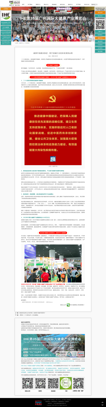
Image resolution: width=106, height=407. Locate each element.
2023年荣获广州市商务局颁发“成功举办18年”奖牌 (46, 363)
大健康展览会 (61, 401)
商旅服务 (54, 4)
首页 (23, 4)
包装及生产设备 (44, 372)
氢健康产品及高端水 (63, 368)
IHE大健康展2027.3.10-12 (6, 28)
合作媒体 (100, 48)
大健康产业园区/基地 (32, 372)
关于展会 (30, 4)
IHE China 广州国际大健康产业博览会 (31, 365)
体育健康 (23, 372)
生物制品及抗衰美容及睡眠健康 (75, 370)
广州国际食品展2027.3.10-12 (6, 37)
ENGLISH (86, 4)
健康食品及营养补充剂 (38, 368)
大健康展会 (47, 401)
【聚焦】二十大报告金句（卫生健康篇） (29, 315)
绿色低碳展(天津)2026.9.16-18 (5, 23)
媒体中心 (70, 4)
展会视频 (100, 51)
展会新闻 (100, 41)
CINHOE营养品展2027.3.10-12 (5, 33)
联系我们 (69, 399)
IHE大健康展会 (74, 305)
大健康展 (67, 401)
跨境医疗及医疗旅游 (60, 370)
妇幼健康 (40, 370)
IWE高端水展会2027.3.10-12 (6, 42)
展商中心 (38, 4)
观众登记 (100, 16)
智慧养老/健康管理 (75, 368)
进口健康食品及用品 (51, 368)
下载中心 (100, 31)
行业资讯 (27, 43)
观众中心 (46, 4)
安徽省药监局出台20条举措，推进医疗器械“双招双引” (32, 312)
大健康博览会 (54, 401)
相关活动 (62, 4)
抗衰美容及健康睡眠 (31, 370)
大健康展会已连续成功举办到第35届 (64, 361)
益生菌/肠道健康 (49, 370)
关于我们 (78, 4)
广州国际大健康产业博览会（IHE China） (52, 399)
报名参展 (100, 12)
